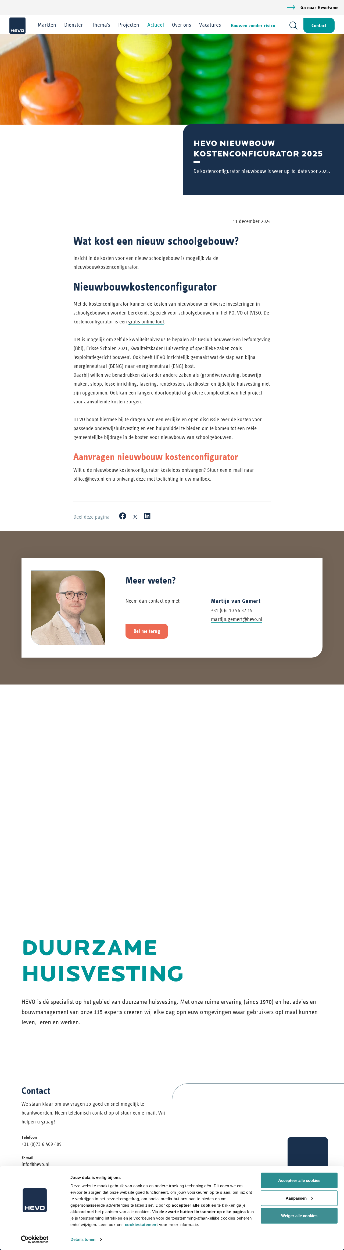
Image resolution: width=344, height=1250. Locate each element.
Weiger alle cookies (299, 1215)
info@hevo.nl (35, 1164)
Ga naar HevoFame (319, 7)
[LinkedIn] (147, 516)
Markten (47, 25)
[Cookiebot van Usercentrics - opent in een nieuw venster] (34, 1239)
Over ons (181, 25)
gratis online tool (146, 321)
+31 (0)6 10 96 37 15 (231, 610)
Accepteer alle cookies (299, 1180)
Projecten (128, 25)
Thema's (101, 25)
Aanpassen (296, 1198)
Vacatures (210, 25)
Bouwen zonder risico (253, 25)
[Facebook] (122, 516)
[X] (135, 516)
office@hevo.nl (89, 479)
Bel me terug (147, 631)
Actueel (155, 25)
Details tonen (82, 1239)
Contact (319, 25)
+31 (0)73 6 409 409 (42, 1144)
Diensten (74, 25)
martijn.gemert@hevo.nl (236, 619)
